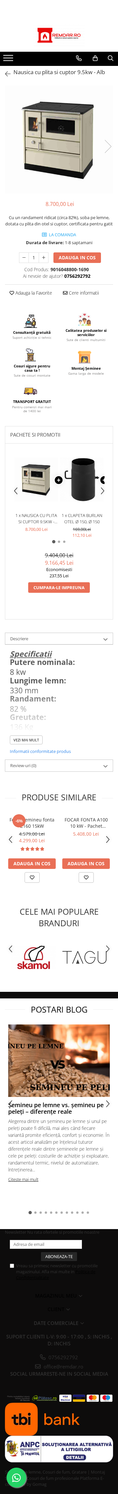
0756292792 (62, 1357)
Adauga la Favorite (33, 293)
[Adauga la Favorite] (32, 877)
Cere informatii (83, 293)
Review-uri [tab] (23, 765)
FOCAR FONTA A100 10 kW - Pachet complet (86, 823)
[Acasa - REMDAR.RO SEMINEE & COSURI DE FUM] (59, 35)
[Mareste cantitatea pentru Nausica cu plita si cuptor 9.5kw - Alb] (44, 257)
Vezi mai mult (26, 739)
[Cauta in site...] (110, 58)
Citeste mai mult (23, 1179)
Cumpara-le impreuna (59, 587)
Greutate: (28, 717)
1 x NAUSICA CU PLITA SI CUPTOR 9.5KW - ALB (36, 518)
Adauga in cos (77, 257)
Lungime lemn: (38, 680)
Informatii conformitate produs (40, 751)
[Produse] (9, 60)
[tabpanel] (59, 139)
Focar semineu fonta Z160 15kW (32, 823)
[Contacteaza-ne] (78, 58)
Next (108, 146)
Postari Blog (59, 1009)
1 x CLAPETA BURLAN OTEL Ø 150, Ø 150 (82, 518)
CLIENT (57, 1309)
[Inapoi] (5, 74)
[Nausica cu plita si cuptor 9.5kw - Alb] (59, 139)
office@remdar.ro (62, 1366)
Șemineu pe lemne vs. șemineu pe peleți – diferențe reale (56, 1108)
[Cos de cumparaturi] (95, 58)
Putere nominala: (42, 662)
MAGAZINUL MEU (56, 1295)
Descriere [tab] (19, 639)
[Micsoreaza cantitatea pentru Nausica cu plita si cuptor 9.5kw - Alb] (24, 257)
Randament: (33, 699)
